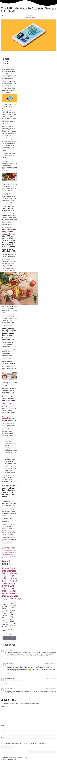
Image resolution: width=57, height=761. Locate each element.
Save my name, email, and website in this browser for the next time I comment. (24, 743)
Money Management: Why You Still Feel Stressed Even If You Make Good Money (9, 582)
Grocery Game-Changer (7, 418)
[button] (42, 752)
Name (3, 725)
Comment (4, 706)
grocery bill (8, 400)
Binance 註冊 (8, 688)
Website (3, 737)
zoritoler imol (8, 678)
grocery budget (8, 234)
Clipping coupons (7, 75)
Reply (6, 658)
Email (3, 731)
